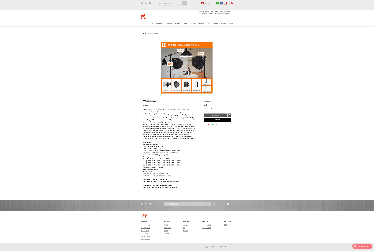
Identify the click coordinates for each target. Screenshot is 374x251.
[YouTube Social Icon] (225, 3)
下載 (184, 228)
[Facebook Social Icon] (221, 3)
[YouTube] (229, 225)
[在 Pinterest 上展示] (209, 125)
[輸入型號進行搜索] (184, 3)
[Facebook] (225, 225)
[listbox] (193, 3)
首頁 (144, 33)
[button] (193, 3)
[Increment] (211, 108)
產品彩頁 (185, 231)
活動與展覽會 (167, 234)
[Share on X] (216, 125)
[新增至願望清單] (229, 115)
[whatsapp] (217, 3)
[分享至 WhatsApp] (213, 125)
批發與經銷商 (167, 228)
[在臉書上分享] (205, 125)
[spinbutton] (208, 108)
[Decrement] (206, 108)
